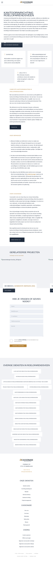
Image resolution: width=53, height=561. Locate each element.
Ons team (26, 513)
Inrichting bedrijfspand (26, 488)
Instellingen (36, 553)
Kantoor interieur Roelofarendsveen (25, 402)
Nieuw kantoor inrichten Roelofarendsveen (25, 429)
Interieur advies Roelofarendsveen (25, 376)
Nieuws (26, 522)
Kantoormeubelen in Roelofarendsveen (26, 392)
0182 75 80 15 (27, 469)
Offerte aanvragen (26, 538)
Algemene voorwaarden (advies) (26, 546)
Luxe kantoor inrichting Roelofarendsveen (26, 371)
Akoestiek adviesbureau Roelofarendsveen (26, 439)
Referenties (26, 519)
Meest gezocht (26, 525)
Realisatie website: (20, 556)
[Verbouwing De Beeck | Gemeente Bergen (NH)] (24, 275)
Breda (35, 556)
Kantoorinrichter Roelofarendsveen (25, 408)
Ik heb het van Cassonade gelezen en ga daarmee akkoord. (26, 340)
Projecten (14, 127)
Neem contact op (16, 239)
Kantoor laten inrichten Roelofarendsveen (26, 397)
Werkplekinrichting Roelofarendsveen (26, 418)
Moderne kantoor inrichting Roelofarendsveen (25, 434)
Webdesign (32, 556)
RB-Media (25, 556)
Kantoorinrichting (26, 497)
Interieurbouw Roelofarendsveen (39, 387)
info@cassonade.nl (26, 471)
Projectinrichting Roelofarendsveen (13, 387)
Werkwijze (26, 516)
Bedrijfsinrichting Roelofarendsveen (25, 444)
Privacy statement (29, 553)
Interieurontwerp (26, 494)
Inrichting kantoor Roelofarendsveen (25, 423)
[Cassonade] (26, 2)
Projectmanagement (26, 500)
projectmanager (31, 174)
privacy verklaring (22, 339)
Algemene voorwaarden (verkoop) (26, 541)
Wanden (26, 491)
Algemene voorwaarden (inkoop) (26, 543)
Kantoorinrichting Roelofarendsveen (25, 413)
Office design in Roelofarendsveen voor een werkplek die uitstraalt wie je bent (25, 381)
